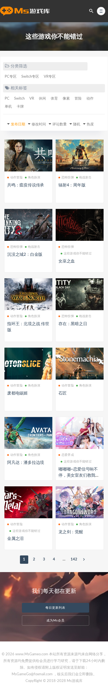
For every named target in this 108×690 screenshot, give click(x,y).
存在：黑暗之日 (72, 324)
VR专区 (50, 77)
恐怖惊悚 (67, 177)
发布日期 (18, 124)
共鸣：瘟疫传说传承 (25, 185)
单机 (8, 106)
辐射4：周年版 (72, 185)
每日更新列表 (55, 607)
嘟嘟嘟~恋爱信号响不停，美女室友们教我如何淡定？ (78, 475)
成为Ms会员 (56, 620)
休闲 (42, 98)
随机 (76, 124)
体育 (54, 98)
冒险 (78, 98)
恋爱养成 (67, 454)
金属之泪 (15, 539)
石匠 (62, 393)
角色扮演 (34, 177)
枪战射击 (85, 177)
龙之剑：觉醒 (70, 532)
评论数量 (59, 124)
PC (7, 98)
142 (74, 559)
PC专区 (11, 77)
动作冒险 (16, 177)
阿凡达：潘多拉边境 (25, 463)
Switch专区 (30, 77)
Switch (19, 98)
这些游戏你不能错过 (78, 253)
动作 (90, 98)
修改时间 (39, 124)
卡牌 (20, 106)
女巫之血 (66, 261)
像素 (66, 98)
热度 (90, 124)
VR (31, 98)
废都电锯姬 (17, 393)
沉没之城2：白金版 (24, 254)
